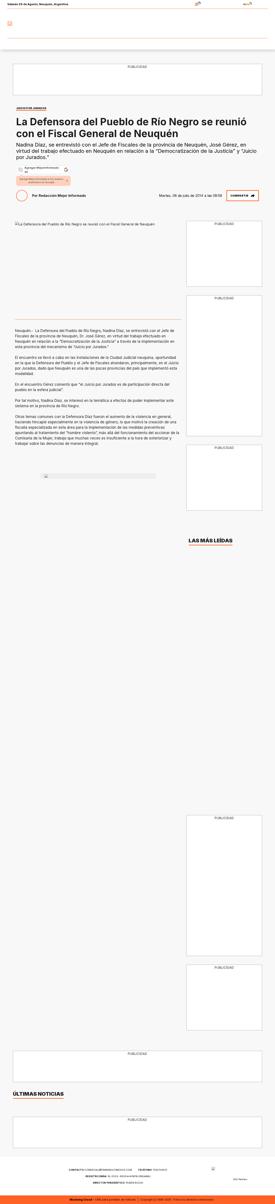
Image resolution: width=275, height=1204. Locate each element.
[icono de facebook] (235, 23)
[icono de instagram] (254, 23)
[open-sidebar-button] (9, 23)
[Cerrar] (67, 180)
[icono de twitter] (245, 23)
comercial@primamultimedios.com (100, 1169)
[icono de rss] (264, 23)
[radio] (184, 4)
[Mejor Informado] (137, 23)
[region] (137, 79)
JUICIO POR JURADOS (31, 108)
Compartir (239, 195)
